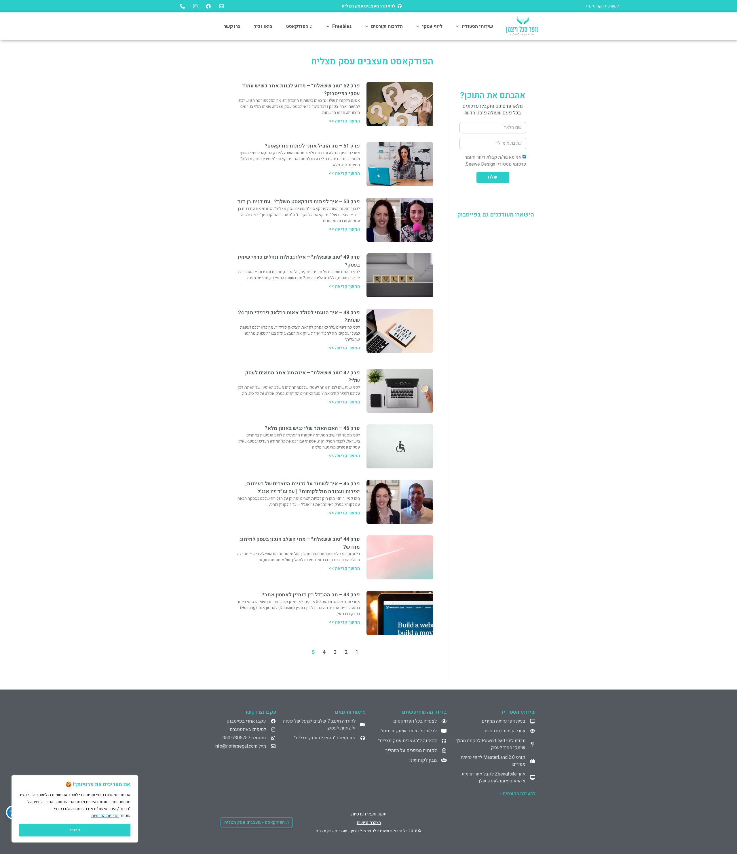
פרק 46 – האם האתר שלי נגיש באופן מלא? (312, 428)
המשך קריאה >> (344, 121)
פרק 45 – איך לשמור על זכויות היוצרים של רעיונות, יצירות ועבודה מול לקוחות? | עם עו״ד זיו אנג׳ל (303, 487)
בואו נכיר (263, 26)
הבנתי (75, 830)
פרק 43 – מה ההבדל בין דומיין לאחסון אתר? (310, 595)
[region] (75, 808)
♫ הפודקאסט (299, 26)
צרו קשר (232, 26)
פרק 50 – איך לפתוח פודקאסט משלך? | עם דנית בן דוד (298, 202)
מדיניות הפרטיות (105, 816)
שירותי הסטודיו (477, 26)
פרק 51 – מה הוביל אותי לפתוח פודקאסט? (312, 146)
